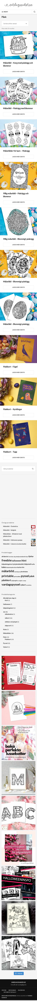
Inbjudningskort (8, 608)
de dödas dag (12, 556)
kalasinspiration (11, 567)
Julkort (7, 618)
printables (17, 576)
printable (8, 576)
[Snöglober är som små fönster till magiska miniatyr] (18, 708)
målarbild (8, 571)
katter (19, 567)
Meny (6, 12)
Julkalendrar (9, 614)
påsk (31, 576)
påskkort (6, 580)
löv (23, 567)
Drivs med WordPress (9, 995)
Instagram (12, 990)
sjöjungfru (14, 580)
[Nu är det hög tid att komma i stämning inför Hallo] (18, 883)
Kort (6, 600)
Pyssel (5, 643)
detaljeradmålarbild (21, 556)
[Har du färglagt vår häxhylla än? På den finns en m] (18, 918)
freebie (6, 560)
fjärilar (31, 556)
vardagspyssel (11, 584)
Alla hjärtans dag (8, 598)
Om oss (4, 990)
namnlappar (17, 571)
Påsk (4, 637)
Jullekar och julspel (11, 622)
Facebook (21, 990)
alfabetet (5, 556)
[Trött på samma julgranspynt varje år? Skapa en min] (18, 848)
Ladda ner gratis (18, 71)
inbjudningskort (7, 564)
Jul (4, 612)
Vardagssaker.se (18, 982)
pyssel (25, 576)
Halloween (6, 604)
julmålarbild (19, 564)
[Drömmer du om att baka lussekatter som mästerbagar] (18, 743)
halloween (16, 560)
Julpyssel (27, 564)
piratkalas (24, 571)
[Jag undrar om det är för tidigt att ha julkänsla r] (18, 778)
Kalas (5, 629)
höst (24, 560)
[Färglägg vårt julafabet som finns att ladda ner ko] (18, 813)
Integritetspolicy (10, 992)
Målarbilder (7, 633)
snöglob (20, 580)
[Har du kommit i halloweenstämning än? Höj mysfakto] (18, 953)
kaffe (33, 564)
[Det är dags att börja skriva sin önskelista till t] (18, 673)
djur (27, 556)
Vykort (5, 647)
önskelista (28, 585)
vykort (23, 585)
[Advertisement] (18, 496)
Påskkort (8, 639)
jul (14, 564)
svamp (24, 580)
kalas (4, 567)
